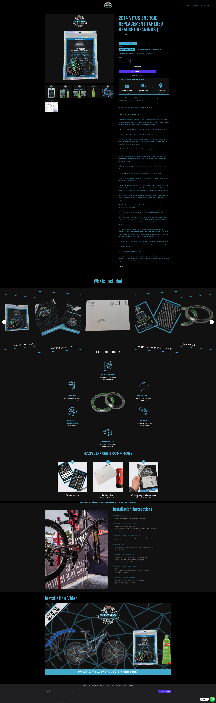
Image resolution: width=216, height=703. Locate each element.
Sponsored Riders (116, 685)
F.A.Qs (125, 685)
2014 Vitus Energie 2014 (127, 43)
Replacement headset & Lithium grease (150, 49)
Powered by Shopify (62, 702)
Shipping (129, 37)
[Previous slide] (4, 322)
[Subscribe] (73, 691)
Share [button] (122, 266)
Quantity (121, 57)
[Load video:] (108, 639)
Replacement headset (127, 49)
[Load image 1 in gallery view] (51, 91)
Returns (130, 685)
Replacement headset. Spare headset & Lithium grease (136, 53)
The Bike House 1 (53, 702)
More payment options (137, 75)
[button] (3, 5)
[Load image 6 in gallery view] (51, 105)
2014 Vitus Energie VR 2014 (148, 43)
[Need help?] (212, 699)
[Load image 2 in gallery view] (65, 91)
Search (85, 685)
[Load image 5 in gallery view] (107, 91)
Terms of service (104, 685)
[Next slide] (212, 322)
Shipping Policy (93, 685)
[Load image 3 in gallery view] (79, 91)
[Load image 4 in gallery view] (93, 91)
